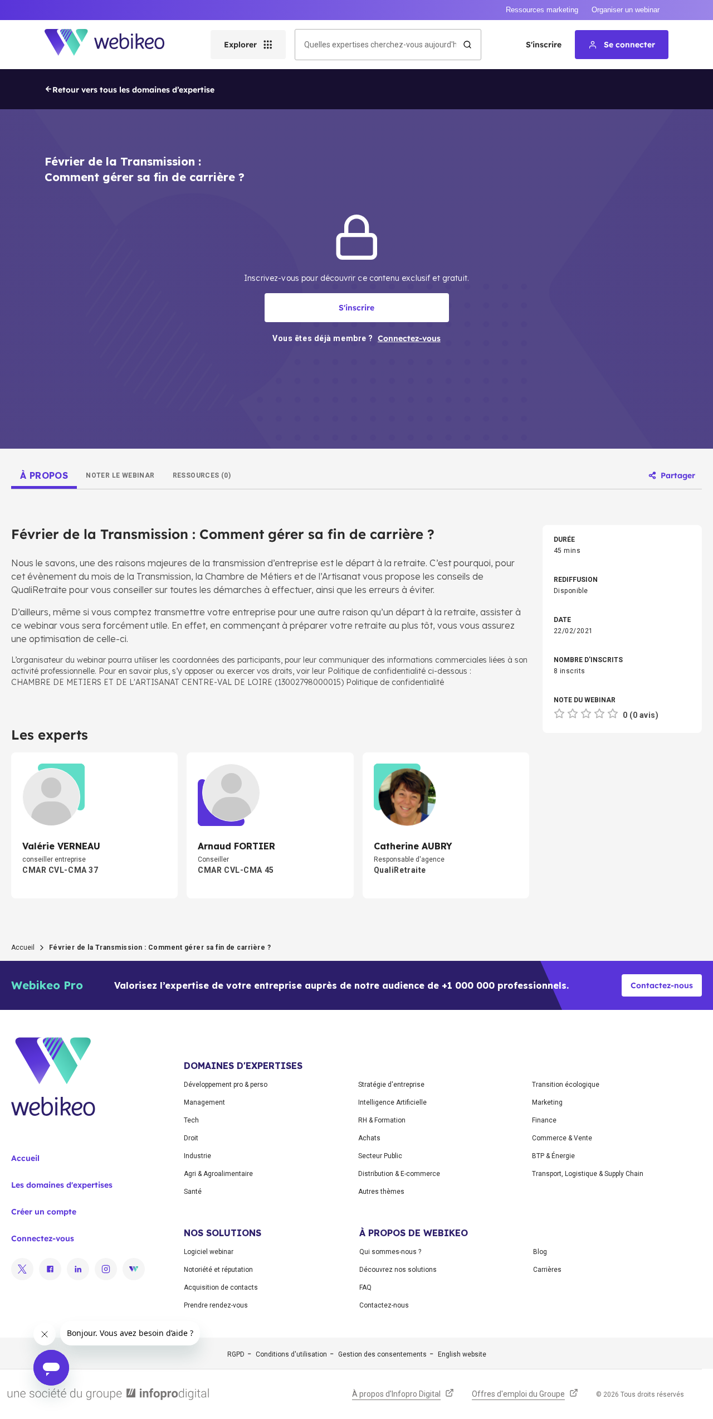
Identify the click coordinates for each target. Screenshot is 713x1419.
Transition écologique (565, 1084)
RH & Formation (382, 1120)
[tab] (44, 475)
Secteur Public (380, 1156)
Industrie (197, 1156)
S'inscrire (543, 45)
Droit (191, 1138)
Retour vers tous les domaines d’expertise (133, 90)
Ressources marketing (542, 10)
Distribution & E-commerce (399, 1174)
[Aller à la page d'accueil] (114, 44)
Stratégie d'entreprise (391, 1084)
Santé (193, 1192)
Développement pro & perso (225, 1084)
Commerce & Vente (562, 1138)
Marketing (547, 1102)
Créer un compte (43, 1212)
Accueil (23, 947)
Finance (544, 1120)
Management (204, 1102)
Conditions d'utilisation (291, 1354)
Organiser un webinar (626, 10)
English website (462, 1354)
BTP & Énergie (553, 1156)
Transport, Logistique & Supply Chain (587, 1174)
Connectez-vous (42, 1238)
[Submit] (467, 45)
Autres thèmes (381, 1192)
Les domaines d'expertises (62, 1185)
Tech (191, 1120)
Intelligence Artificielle (392, 1102)
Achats (369, 1138)
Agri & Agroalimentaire (218, 1174)
